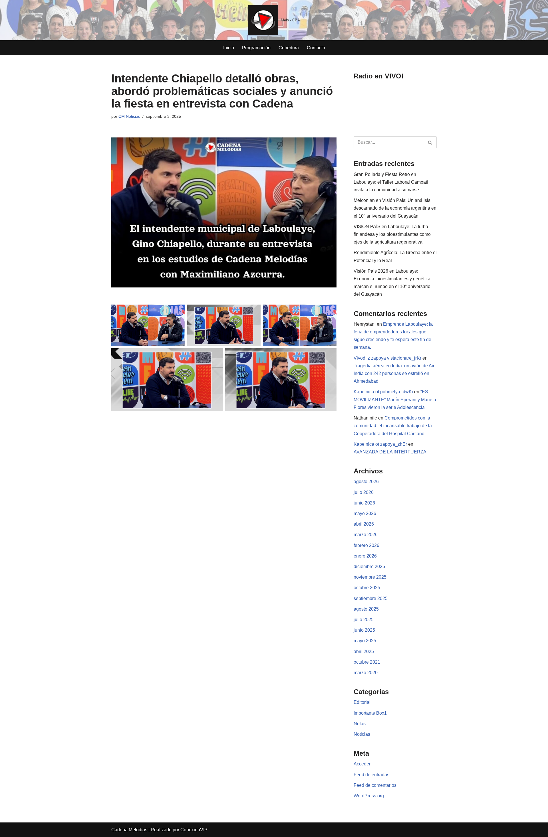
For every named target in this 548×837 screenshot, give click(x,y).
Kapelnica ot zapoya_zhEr (380, 444)
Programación (256, 47)
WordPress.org (369, 795)
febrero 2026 (366, 545)
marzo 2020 (366, 672)
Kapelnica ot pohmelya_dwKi (383, 391)
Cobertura (289, 47)
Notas (360, 723)
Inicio (228, 47)
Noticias (362, 734)
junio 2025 (364, 630)
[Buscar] (430, 142)
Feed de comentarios (375, 785)
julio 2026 (364, 492)
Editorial (362, 702)
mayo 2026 (365, 513)
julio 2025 (364, 619)
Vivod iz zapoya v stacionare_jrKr (387, 358)
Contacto (316, 47)
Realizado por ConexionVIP (179, 829)
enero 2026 (365, 556)
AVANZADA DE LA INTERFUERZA (390, 451)
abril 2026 (364, 524)
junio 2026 (364, 502)
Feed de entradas (371, 774)
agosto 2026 (366, 481)
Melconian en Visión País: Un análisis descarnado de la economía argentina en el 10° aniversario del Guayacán (395, 208)
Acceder (362, 763)
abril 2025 (364, 651)
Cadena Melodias (129, 829)
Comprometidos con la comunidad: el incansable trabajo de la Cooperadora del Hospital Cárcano (393, 426)
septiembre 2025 (371, 598)
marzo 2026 (366, 534)
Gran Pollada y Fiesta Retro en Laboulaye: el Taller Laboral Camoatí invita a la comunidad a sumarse (391, 182)
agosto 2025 (366, 609)
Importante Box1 (370, 713)
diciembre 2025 (369, 566)
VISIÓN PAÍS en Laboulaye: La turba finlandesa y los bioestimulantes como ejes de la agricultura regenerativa (392, 234)
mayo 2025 (365, 640)
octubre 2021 (367, 662)
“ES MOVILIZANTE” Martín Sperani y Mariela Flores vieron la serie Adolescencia (395, 399)
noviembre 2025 (370, 577)
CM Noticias (129, 116)
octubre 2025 (367, 587)
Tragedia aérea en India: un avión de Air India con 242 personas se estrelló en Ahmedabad (394, 373)
